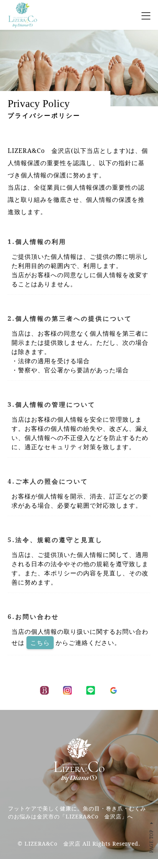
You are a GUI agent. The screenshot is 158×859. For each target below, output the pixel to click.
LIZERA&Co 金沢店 (53, 843)
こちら (40, 642)
